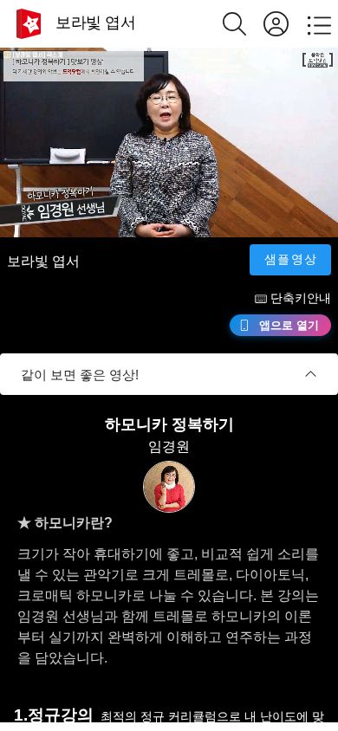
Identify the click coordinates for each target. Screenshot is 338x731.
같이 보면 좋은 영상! (80, 374)
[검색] (243, 24)
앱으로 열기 (289, 325)
